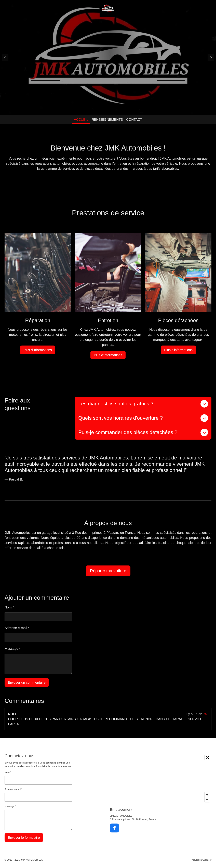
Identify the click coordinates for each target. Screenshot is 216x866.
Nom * (9, 607)
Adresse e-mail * (17, 628)
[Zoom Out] (207, 799)
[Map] (160, 778)
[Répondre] (205, 714)
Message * (13, 648)
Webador (207, 860)
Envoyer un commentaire (27, 682)
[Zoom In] (207, 794)
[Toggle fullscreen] (207, 757)
